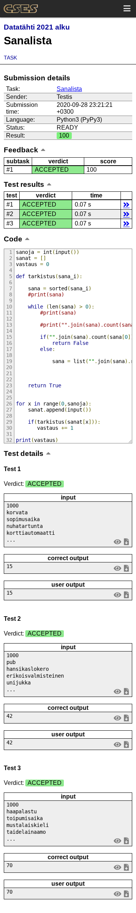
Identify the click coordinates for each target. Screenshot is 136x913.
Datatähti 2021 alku (37, 27)
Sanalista (69, 89)
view (117, 541)
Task (10, 58)
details (126, 204)
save (127, 541)
